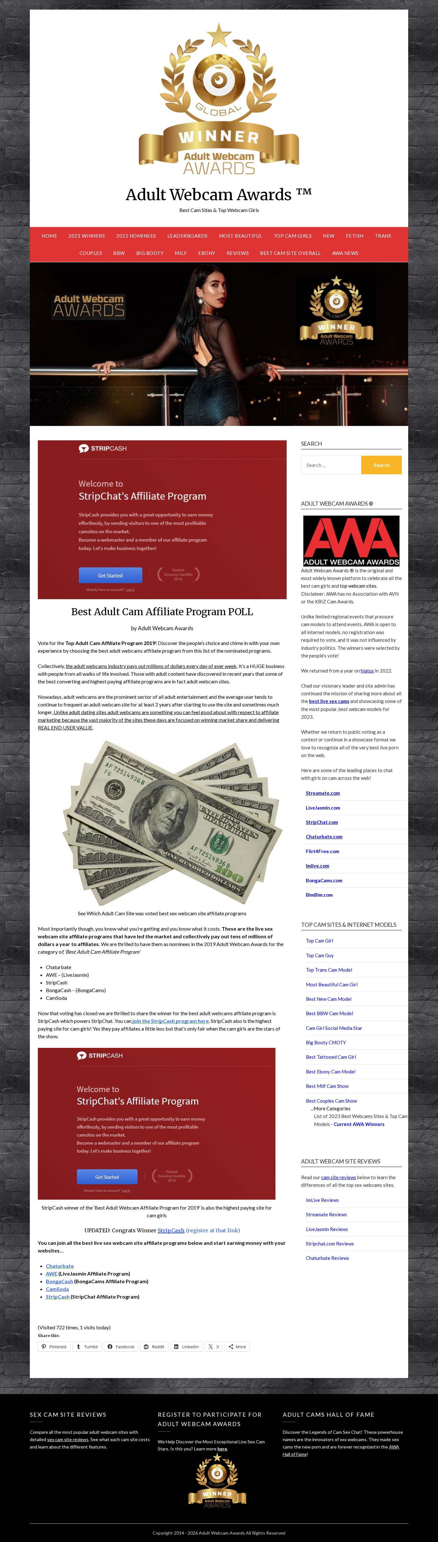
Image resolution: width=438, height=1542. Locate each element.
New (329, 236)
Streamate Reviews (326, 1214)
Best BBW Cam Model (329, 1013)
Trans (383, 236)
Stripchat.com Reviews (330, 1243)
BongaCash (59, 1281)
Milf (181, 253)
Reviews (238, 253)
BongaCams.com (324, 880)
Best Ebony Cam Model (330, 1071)
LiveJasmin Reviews (327, 1229)
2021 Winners (86, 236)
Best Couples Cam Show (331, 1101)
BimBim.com (319, 895)
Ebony (206, 253)
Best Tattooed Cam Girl (331, 1057)
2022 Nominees (136, 236)
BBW (119, 253)
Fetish (355, 236)
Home (49, 236)
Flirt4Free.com (322, 851)
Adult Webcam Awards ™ (219, 194)
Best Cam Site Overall (290, 253)
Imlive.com (317, 866)
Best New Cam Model (328, 999)
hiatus (367, 670)
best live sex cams (329, 701)
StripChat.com (322, 822)
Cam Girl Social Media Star (334, 1028)
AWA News (345, 253)
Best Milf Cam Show (327, 1086)
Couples (91, 253)
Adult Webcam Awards (165, 628)
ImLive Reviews (322, 1200)
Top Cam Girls (293, 236)
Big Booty (150, 253)
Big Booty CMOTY (326, 1042)
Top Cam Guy (320, 955)
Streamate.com (323, 793)
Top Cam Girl (319, 940)
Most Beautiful (240, 236)
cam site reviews (338, 1177)
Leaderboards (187, 236)
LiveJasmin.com (323, 808)
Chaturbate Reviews (327, 1258)
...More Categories (330, 1108)
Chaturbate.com (324, 836)
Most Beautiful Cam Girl (332, 984)
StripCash (171, 1230)
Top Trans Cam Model (329, 970)
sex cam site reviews (67, 1439)
